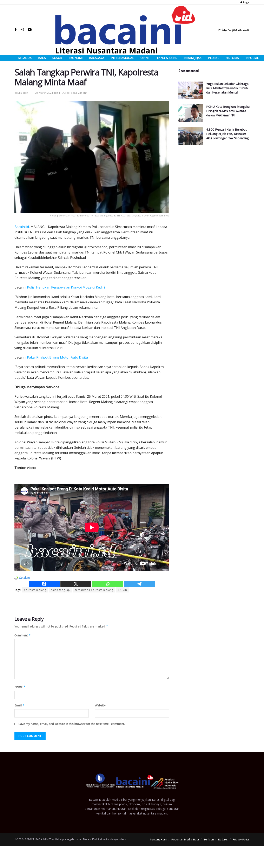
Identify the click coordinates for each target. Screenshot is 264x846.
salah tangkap (60, 590)
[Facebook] (44, 584)
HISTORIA (232, 58)
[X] (75, 584)
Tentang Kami (158, 839)
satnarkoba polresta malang (94, 590)
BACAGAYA (96, 58)
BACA (42, 58)
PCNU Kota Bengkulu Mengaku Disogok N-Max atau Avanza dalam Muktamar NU (228, 110)
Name (20, 687)
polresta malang (35, 590)
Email (19, 705)
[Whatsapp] (107, 584)
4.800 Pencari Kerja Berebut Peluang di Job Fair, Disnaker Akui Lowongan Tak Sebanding (227, 133)
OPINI (144, 58)
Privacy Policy (241, 839)
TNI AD (122, 590)
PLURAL (213, 58)
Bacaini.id (21, 226)
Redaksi (223, 839)
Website (100, 705)
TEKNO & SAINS (166, 58)
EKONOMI (75, 58)
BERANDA (25, 58)
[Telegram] (139, 584)
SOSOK (57, 58)
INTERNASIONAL (122, 58)
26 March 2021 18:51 (47, 93)
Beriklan (209, 839)
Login (246, 2)
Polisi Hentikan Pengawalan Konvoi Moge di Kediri (66, 287)
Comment (22, 635)
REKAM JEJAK (193, 58)
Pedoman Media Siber (185, 839)
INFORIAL (252, 58)
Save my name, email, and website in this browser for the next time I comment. (72, 724)
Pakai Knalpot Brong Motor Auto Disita (57, 357)
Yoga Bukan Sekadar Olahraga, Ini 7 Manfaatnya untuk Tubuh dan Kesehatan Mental (227, 88)
